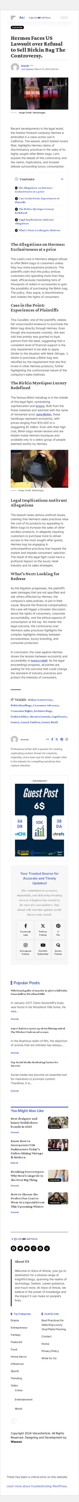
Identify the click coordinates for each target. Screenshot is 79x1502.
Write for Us (49, 1358)
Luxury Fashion (30, 722)
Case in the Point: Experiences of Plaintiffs (37, 200)
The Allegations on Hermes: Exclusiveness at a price (34, 189)
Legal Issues (59, 716)
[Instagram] (66, 739)
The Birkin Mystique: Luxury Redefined (34, 210)
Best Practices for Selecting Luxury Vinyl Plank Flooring (54, 1325)
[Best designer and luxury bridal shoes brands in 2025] (58, 1123)
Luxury (15, 722)
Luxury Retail (50, 722)
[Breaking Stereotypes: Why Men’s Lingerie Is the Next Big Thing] (58, 1176)
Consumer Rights (22, 710)
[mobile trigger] (14, 17)
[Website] (47, 739)
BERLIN (14, 1163)
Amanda (25, 65)
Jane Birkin (43, 414)
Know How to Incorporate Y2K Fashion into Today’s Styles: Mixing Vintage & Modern (27, 1149)
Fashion (17, 27)
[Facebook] (52, 739)
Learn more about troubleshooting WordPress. (37, 1486)
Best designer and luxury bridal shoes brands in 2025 (24, 1122)
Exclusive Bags (43, 710)
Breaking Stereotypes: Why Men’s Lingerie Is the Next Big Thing (27, 1175)
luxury (40, 406)
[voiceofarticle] (39, 17)
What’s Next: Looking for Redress (39, 230)
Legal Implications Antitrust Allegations (34, 221)
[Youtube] (42, 949)
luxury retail (39, 660)
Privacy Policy (50, 1351)
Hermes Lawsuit (40, 716)
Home (45, 1343)
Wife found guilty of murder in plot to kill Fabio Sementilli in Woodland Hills (39, 992)
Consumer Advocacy (46, 705)
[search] (54, 18)
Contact (46, 1336)
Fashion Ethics (20, 716)
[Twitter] (57, 739)
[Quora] (58, 949)
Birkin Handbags (21, 705)
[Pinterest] (62, 739)
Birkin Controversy (40, 699)
